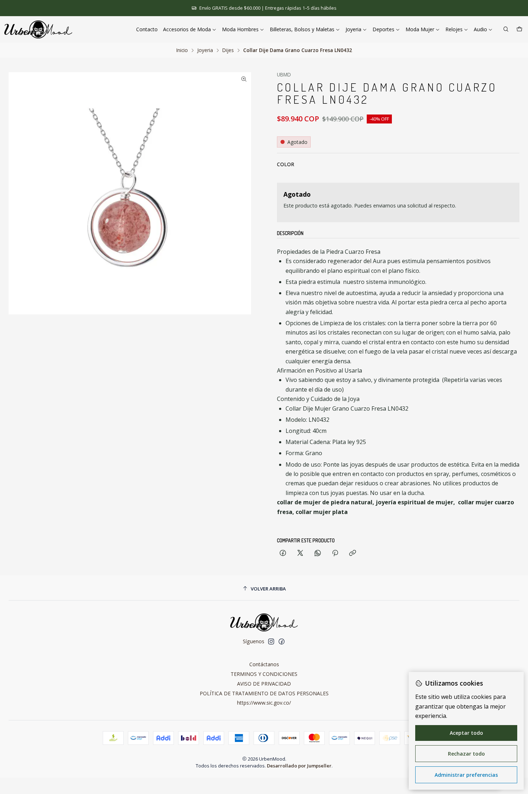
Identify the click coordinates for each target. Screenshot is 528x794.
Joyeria (205, 50)
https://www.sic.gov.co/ (264, 702)
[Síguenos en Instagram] (271, 641)
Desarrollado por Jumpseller (299, 765)
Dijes (228, 50)
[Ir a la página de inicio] (38, 29)
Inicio (182, 50)
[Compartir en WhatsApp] (318, 553)
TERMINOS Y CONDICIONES (264, 674)
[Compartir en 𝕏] (300, 553)
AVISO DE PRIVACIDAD (264, 683)
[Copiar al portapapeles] (352, 553)
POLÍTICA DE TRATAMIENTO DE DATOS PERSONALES (264, 693)
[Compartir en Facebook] (283, 553)
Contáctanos (264, 664)
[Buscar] (505, 29)
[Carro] (519, 29)
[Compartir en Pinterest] (335, 553)
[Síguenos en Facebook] (281, 641)
